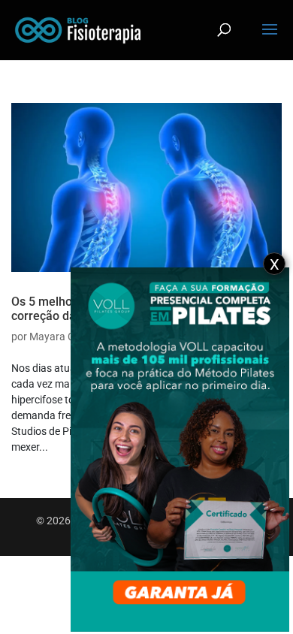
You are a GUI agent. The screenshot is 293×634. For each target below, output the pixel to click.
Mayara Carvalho (69, 337)
